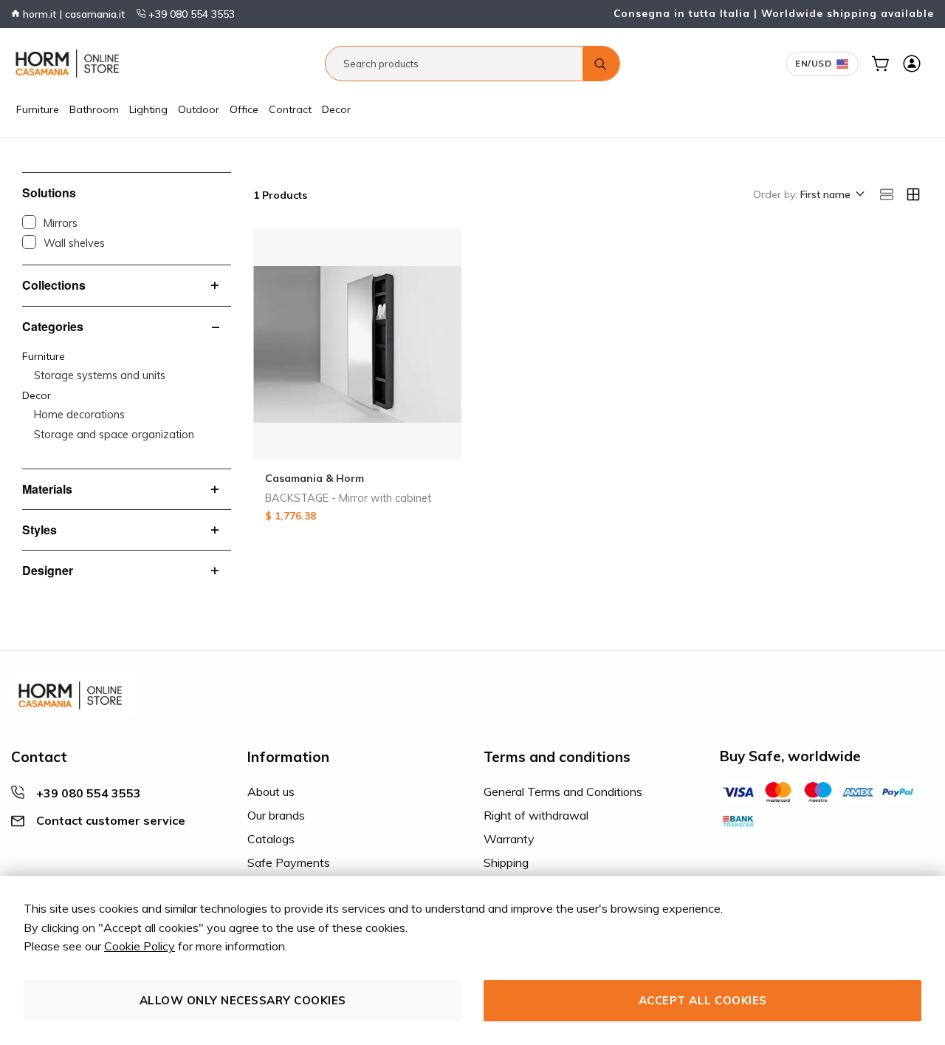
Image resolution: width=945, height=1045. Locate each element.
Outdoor (198, 109)
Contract (290, 109)
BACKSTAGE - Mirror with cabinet (348, 498)
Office (244, 109)
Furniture (37, 109)
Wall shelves (74, 243)
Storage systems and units (99, 375)
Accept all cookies (703, 1000)
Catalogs (271, 839)
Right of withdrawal (536, 815)
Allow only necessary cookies (243, 1000)
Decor (336, 109)
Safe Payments (288, 862)
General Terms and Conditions (563, 791)
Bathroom (94, 109)
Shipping (506, 862)
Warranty (509, 839)
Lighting (148, 109)
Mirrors (61, 223)
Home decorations (79, 414)
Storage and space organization (114, 434)
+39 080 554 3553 (190, 14)
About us (271, 791)
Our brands (276, 815)
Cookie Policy (139, 946)
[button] (831, 195)
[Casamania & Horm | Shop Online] (70, 63)
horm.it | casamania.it (72, 14)
